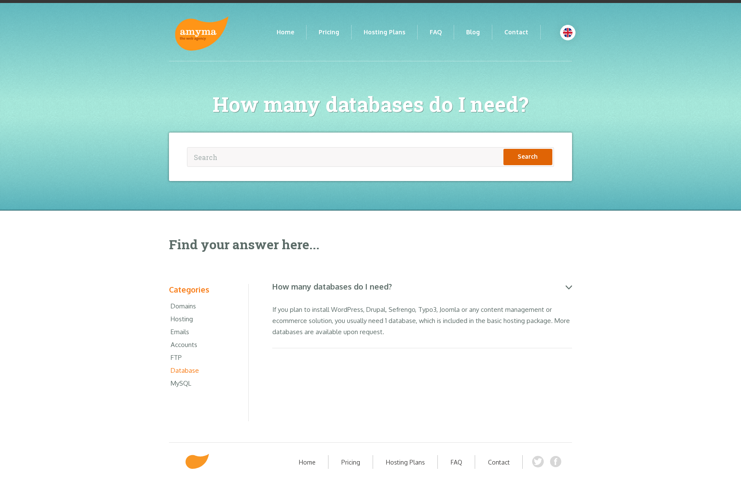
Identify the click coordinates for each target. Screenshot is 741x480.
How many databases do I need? (332, 286)
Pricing (329, 32)
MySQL (181, 383)
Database (185, 370)
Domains (183, 306)
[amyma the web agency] (197, 461)
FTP (176, 357)
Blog (473, 32)
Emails (180, 332)
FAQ (436, 32)
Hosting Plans (384, 32)
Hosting (182, 319)
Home (285, 32)
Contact (516, 32)
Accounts (184, 345)
